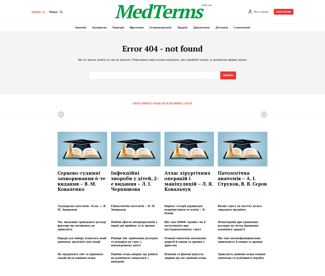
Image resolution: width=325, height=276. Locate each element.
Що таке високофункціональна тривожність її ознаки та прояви (240, 239)
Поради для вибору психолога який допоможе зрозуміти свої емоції (82, 239)
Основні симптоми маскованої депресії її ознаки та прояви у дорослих (185, 241)
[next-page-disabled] (264, 114)
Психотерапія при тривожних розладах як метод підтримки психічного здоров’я (238, 225)
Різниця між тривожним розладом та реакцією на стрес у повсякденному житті (134, 241)
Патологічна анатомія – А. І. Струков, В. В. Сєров (242, 178)
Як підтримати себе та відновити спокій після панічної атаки (80, 255)
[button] (56, 12)
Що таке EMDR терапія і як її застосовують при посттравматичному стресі (184, 225)
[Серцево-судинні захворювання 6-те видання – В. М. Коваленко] (82, 149)
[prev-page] (61, 114)
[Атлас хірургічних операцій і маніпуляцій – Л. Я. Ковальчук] (189, 149)
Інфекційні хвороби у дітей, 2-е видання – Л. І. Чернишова (135, 181)
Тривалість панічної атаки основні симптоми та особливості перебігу (241, 255)
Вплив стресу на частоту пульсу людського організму (240, 207)
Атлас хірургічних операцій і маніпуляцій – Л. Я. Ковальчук (188, 181)
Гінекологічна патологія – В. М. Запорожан (133, 207)
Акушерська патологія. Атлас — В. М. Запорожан (82, 207)
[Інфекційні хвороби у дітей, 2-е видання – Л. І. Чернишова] (136, 149)
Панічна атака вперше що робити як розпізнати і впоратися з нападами (134, 257)
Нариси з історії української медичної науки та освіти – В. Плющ (184, 209)
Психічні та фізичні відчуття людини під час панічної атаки (185, 255)
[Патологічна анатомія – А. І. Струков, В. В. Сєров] (242, 149)
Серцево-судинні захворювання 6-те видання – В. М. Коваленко (82, 181)
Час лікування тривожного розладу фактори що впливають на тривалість (82, 225)
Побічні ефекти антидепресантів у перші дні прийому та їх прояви (134, 223)
